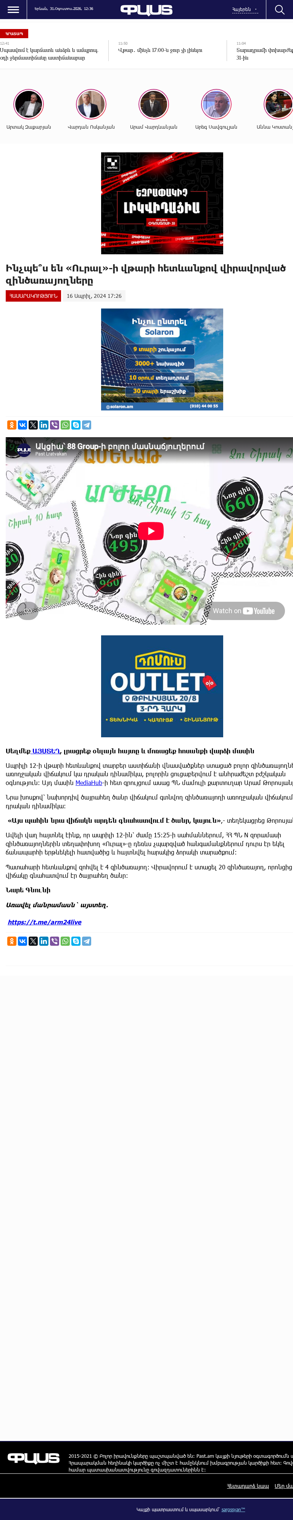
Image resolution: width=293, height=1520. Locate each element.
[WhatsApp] (65, 425)
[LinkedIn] (43, 425)
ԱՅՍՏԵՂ (45, 750)
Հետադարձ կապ (248, 1486)
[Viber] (54, 425)
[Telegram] (86, 425)
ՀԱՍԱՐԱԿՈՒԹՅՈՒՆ (33, 295)
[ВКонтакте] (22, 425)
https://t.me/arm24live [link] (44, 922)
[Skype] (75, 425)
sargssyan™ (233, 1509)
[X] (33, 425)
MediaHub (89, 782)
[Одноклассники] (11, 425)
